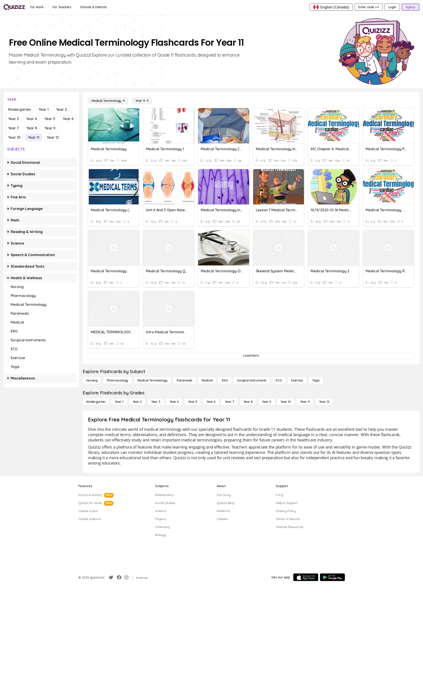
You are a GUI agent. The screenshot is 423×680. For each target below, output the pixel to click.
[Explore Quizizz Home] (14, 7)
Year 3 (13, 119)
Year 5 (49, 119)
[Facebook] (119, 577)
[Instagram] (127, 577)
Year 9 (50, 128)
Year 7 (13, 128)
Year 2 (61, 109)
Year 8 (31, 128)
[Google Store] (332, 577)
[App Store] (305, 577)
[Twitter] (111, 577)
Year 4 (31, 119)
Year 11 (33, 137)
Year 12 (53, 137)
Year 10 (14, 137)
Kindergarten (19, 109)
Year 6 (68, 119)
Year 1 (44, 109)
